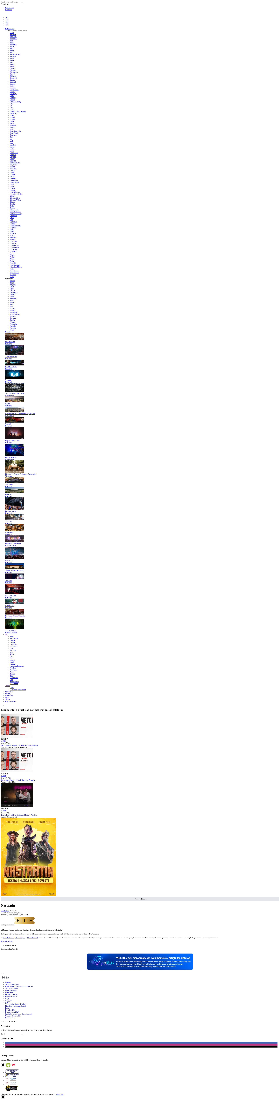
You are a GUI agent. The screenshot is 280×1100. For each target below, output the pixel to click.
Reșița (12, 206)
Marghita (13, 157)
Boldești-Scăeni (15, 54)
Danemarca (14, 292)
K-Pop (12, 654)
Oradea (12, 174)
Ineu (11, 143)
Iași (11, 139)
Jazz (11, 652)
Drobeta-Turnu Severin (18, 111)
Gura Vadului (14, 133)
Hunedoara (13, 135)
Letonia (12, 308)
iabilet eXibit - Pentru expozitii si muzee (19, 986)
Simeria (12, 224)
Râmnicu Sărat (15, 198)
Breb (11, 62)
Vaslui (12, 269)
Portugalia (13, 324)
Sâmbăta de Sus (15, 212)
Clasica (12, 640)
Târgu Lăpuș (14, 245)
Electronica (13, 646)
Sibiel (12, 218)
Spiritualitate (14, 678)
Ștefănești (13, 237)
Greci (11, 129)
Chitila (12, 86)
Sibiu (11, 220)
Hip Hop (13, 650)
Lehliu (12, 149)
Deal (11, 104)
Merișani (13, 161)
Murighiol (13, 168)
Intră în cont (9, 8)
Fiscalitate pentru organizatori (15, 1006)
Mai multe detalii (6, 941)
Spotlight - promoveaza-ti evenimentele (18, 1014)
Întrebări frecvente (11, 994)
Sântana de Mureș (16, 214)
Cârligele (13, 76)
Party (11, 656)
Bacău (12, 43)
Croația (12, 290)
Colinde (12, 642)
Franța (12, 296)
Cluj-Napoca (14, 90)
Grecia (12, 300)
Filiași (12, 115)
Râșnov (12, 202)
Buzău (12, 66)
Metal (12, 662)
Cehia (12, 287)
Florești (12, 117)
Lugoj (12, 151)
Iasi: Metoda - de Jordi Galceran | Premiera (18, 780)
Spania (12, 330)
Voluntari (13, 275)
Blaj (11, 52)
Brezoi (12, 64)
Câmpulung (14, 72)
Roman (12, 208)
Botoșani (13, 56)
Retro (11, 672)
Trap (11, 680)
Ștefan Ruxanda (32, 938)
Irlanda (12, 302)
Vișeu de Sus (14, 273)
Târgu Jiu (13, 243)
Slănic (12, 229)
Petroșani (13, 178)
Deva (11, 107)
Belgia (12, 283)
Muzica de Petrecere (17, 666)
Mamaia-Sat (14, 153)
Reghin (12, 204)
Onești (12, 172)
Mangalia (13, 155)
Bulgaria (13, 285)
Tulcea (12, 259)
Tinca (11, 253)
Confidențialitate (11, 990)
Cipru (12, 288)
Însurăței (13, 145)
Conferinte (13, 644)
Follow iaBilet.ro (140, 899)
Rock (11, 676)
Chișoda (12, 84)
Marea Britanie (15, 314)
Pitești (12, 184)
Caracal (12, 74)
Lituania (12, 310)
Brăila (12, 58)
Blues (12, 636)
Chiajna (12, 80)
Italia (11, 306)
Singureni (13, 227)
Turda (12, 261)
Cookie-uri (9, 992)
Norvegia (13, 318)
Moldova (13, 316)
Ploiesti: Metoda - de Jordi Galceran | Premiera (19, 745)
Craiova (12, 100)
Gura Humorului (15, 131)
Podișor (12, 190)
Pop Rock (13, 670)
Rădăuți (12, 196)
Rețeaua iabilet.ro (11, 996)
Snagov (12, 235)
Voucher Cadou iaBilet (13, 1016)
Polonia (12, 322)
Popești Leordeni (15, 192)
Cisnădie (13, 88)
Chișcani (13, 82)
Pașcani (12, 176)
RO (6, 17)
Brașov (12, 60)
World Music (14, 682)
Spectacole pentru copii (18, 690)
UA (6, 25)
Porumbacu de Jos (16, 194)
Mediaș (12, 159)
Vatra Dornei (14, 271)
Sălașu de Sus (14, 210)
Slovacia (13, 326)
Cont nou (8, 10)
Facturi (7, 1008)
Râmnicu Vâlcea (15, 200)
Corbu (12, 96)
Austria (12, 281)
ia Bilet (3, 741)
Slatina (12, 231)
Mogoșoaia (13, 165)
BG (6, 21)
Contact (8, 982)
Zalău (12, 277)
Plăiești (12, 186)
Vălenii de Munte (16, 267)
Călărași (12, 68)
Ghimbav (13, 125)
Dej (11, 105)
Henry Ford (60, 1094)
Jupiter (12, 147)
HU (6, 23)
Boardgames (14, 638)
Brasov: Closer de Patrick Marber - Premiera (19, 815)
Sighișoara (13, 222)
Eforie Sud (13, 113)
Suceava (12, 239)
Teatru (12, 688)
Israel (11, 304)
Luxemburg (14, 312)
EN (6, 19)
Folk (11, 648)
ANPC (7, 1002)
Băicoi (12, 46)
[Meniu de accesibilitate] (3, 1097)
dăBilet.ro (8, 1000)
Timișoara (13, 251)
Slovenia (13, 328)
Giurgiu (12, 127)
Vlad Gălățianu (20, 938)
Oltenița (12, 170)
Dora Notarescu (8, 938)
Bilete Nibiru (9, 1018)
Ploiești (12, 188)
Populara (13, 668)
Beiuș (12, 48)
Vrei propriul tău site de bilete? (15, 1004)
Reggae (12, 674)
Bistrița (12, 50)
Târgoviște (13, 241)
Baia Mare (13, 44)
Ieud (11, 141)
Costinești (13, 98)
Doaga (12, 109)
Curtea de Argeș (15, 102)
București (13, 35)
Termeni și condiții (11, 988)
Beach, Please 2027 (12, 1012)
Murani (12, 166)
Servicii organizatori (12, 984)
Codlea (12, 92)
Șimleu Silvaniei (15, 226)
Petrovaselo (14, 180)
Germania (13, 298)
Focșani (12, 121)
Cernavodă (13, 78)
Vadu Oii (13, 263)
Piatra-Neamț (14, 182)
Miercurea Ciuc (15, 163)
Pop (11, 658)
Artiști (7, 998)
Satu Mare (13, 216)
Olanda (12, 320)
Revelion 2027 (10, 1010)
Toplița (12, 257)
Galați (12, 123)
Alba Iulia (13, 37)
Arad (11, 41)
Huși (11, 137)
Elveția (12, 294)
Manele (12, 660)
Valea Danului (14, 265)
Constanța (13, 94)
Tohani (12, 255)
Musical (12, 664)
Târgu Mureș (14, 247)
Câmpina (13, 70)
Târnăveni (13, 249)
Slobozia (13, 233)
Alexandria (13, 39)
